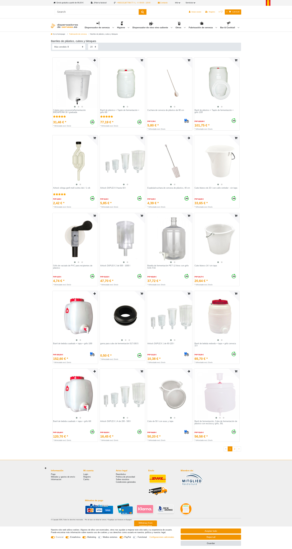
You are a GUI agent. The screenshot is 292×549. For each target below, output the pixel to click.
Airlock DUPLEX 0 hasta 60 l (113, 188)
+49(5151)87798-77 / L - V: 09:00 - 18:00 (133, 3)
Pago (53, 474)
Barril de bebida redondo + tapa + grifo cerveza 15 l (215, 345)
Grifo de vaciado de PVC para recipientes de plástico (72, 267)
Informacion (56, 479)
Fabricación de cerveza (201, 27)
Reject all (211, 537)
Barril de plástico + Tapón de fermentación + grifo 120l (214, 111)
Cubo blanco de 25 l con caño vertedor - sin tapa (216, 188)
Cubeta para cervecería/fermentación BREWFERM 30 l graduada (69, 111)
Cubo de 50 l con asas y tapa (160, 421)
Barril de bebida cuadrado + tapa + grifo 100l (72, 344)
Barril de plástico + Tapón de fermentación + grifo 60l (119, 111)
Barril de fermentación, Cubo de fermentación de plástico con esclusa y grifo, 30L (216, 422)
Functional (142, 537)
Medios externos (110, 537)
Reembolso (121, 474)
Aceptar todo (211, 531)
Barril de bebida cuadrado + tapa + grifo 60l (72, 421)
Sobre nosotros (122, 479)
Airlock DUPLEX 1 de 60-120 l (160, 344)
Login (85, 474)
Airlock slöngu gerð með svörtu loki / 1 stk (71, 188)
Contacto (164, 3)
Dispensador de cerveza (97, 27)
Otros (179, 27)
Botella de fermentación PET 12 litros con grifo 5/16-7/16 (168, 267)
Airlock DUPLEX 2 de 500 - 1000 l (115, 266)
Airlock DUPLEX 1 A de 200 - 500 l (115, 421)
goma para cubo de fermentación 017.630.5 (119, 344)
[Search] (142, 12)
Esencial (59, 537)
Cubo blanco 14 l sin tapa (206, 266)
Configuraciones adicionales (161, 537)
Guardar (211, 543)
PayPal (127, 537)
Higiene (121, 27)
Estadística (75, 537)
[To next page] (239, 449)
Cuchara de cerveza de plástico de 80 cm (165, 110)
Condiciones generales (126, 482)
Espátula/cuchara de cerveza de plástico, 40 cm (168, 188)
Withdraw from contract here (146, 524)
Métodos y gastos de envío (63, 477)
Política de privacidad (125, 477)
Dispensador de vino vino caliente (150, 27)
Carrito (86, 479)
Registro (87, 477)
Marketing (91, 537)
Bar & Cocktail (228, 27)
